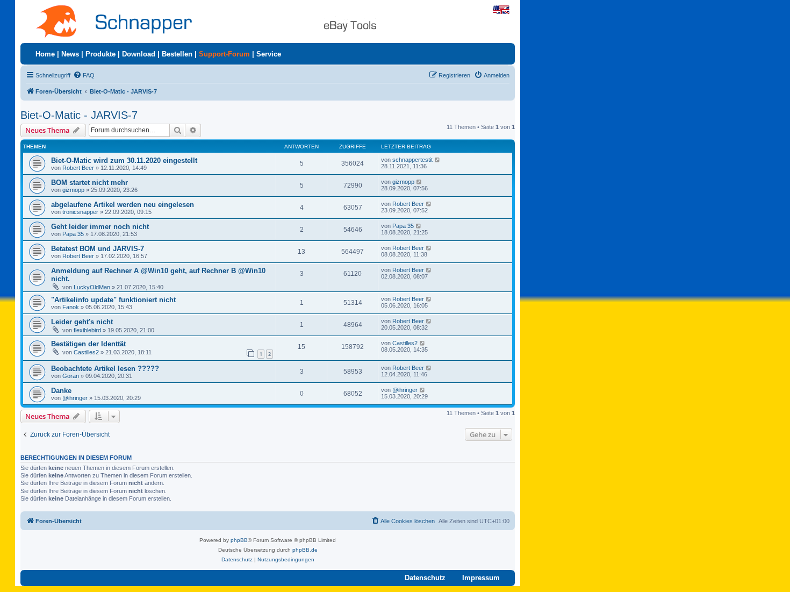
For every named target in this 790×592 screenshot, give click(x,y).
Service (268, 54)
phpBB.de (305, 550)
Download (138, 54)
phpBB (239, 540)
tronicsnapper (80, 212)
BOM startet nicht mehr (89, 183)
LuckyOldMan (92, 287)
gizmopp (73, 190)
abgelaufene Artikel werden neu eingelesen (122, 205)
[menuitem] (84, 75)
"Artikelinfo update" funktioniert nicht (113, 300)
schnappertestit (412, 159)
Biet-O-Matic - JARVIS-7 (79, 115)
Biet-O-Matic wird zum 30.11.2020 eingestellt (124, 160)
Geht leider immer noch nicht (100, 227)
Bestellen (177, 54)
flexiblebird (87, 330)
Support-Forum (224, 54)
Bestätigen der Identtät (88, 344)
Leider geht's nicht (82, 322)
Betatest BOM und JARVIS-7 (97, 249)
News (70, 54)
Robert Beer (78, 168)
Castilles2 (86, 352)
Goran (70, 376)
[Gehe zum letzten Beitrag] (437, 159)
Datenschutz (425, 578)
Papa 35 (73, 234)
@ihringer (75, 398)
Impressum (481, 578)
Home (45, 54)
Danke (61, 391)
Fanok (70, 307)
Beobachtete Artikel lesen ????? (105, 369)
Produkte (100, 54)
